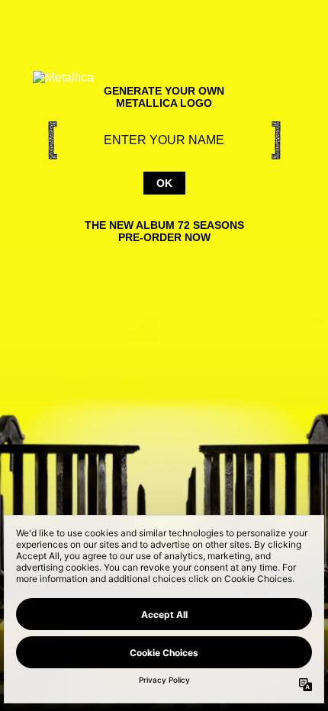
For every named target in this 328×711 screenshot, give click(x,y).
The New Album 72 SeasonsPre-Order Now (164, 231)
